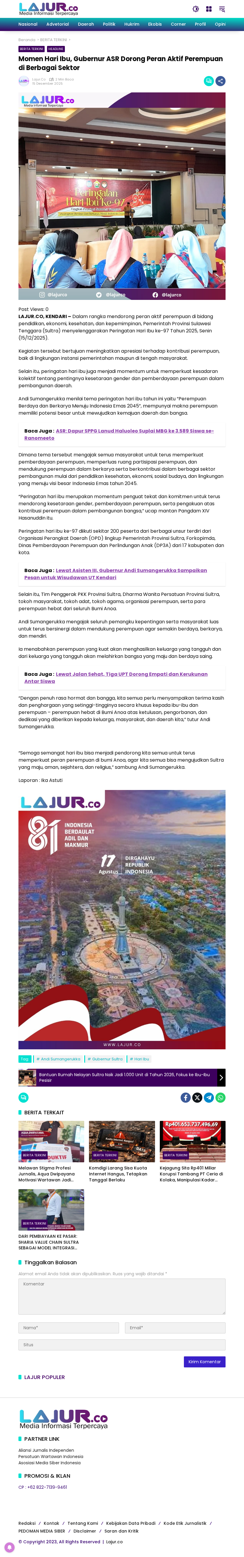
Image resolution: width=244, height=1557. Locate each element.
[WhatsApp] (220, 1098)
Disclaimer (84, 1531)
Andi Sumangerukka (60, 1059)
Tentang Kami (83, 1523)
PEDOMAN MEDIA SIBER (41, 1531)
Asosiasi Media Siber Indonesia (49, 1463)
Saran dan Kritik (121, 1531)
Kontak (51, 1523)
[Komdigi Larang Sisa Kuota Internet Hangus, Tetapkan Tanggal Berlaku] (122, 1141)
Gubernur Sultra (107, 1059)
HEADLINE (56, 49)
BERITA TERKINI (31, 49)
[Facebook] (186, 1098)
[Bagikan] (220, 81)
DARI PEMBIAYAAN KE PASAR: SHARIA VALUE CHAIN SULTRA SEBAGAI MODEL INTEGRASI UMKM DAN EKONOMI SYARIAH (49, 1242)
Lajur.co (114, 1542)
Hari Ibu (141, 1059)
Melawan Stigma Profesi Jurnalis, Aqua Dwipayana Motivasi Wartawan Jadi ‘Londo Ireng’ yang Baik (46, 1174)
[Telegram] (209, 1098)
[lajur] (48, 9)
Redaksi (26, 1523)
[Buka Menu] (208, 9)
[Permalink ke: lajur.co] (25, 81)
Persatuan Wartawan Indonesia (50, 1457)
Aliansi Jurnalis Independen (46, 1450)
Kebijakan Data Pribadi (130, 1523)
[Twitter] (197, 1098)
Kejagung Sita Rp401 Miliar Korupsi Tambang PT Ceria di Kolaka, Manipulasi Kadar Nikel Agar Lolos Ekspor (191, 1174)
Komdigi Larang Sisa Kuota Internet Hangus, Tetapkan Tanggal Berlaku (118, 1174)
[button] (195, 9)
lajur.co (39, 79)
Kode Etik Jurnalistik (185, 1523)
